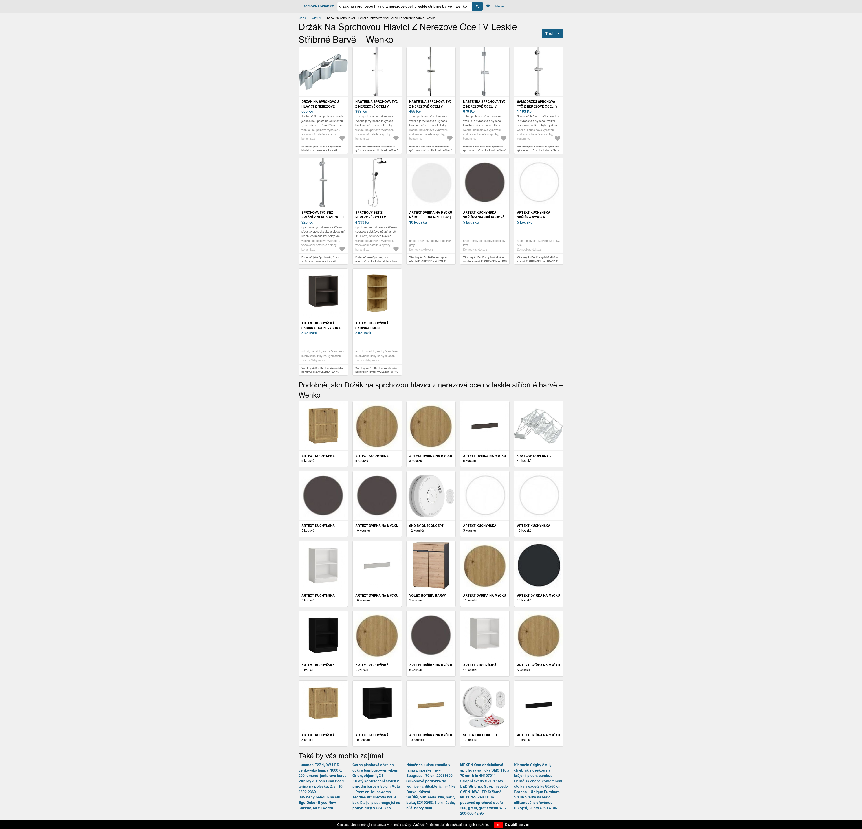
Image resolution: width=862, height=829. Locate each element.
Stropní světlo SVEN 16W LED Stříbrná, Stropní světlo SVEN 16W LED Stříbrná (484, 786)
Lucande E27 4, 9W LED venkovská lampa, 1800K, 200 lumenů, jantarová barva (323, 770)
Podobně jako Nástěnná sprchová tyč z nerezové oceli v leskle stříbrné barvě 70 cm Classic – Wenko (484, 150)
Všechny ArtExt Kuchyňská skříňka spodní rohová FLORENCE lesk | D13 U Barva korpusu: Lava (485, 260)
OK (499, 825)
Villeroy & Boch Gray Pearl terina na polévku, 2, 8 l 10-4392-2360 (321, 786)
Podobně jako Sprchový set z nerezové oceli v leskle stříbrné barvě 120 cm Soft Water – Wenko (377, 260)
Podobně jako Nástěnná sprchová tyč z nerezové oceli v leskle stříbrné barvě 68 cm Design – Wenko (376, 150)
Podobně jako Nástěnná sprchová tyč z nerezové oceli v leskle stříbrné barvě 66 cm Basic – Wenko (430, 150)
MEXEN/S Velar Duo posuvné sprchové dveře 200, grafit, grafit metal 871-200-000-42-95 (483, 805)
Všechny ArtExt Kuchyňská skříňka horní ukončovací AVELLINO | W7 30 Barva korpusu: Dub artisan (376, 371)
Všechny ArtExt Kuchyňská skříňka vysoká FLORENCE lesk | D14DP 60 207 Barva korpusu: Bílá (537, 260)
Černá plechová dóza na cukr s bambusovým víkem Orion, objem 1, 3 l (375, 770)
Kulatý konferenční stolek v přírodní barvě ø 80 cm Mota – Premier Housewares (376, 786)
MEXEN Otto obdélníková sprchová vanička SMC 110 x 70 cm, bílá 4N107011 (484, 770)
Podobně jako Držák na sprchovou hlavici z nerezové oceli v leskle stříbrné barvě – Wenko (321, 150)
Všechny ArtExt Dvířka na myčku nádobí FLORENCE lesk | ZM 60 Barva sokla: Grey (428, 260)
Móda (302, 18)
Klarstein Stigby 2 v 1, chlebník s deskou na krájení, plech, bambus (533, 770)
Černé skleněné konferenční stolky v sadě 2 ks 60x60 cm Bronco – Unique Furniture (538, 786)
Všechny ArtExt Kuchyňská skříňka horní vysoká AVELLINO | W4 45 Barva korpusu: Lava (322, 371)
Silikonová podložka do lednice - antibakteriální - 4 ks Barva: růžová (430, 786)
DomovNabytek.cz (318, 6)
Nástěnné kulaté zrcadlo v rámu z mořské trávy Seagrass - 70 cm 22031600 (429, 770)
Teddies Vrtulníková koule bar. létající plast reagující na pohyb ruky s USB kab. (376, 802)
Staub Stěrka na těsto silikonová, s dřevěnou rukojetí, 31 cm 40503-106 (535, 802)
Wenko (316, 18)
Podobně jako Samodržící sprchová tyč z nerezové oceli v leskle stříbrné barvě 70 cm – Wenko (538, 150)
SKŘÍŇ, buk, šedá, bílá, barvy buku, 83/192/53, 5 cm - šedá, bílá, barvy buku (430, 802)
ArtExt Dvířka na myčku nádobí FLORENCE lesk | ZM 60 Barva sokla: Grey (431, 217)
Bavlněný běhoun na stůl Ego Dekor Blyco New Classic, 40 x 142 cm (320, 802)
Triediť (549, 33)
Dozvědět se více (517, 824)
